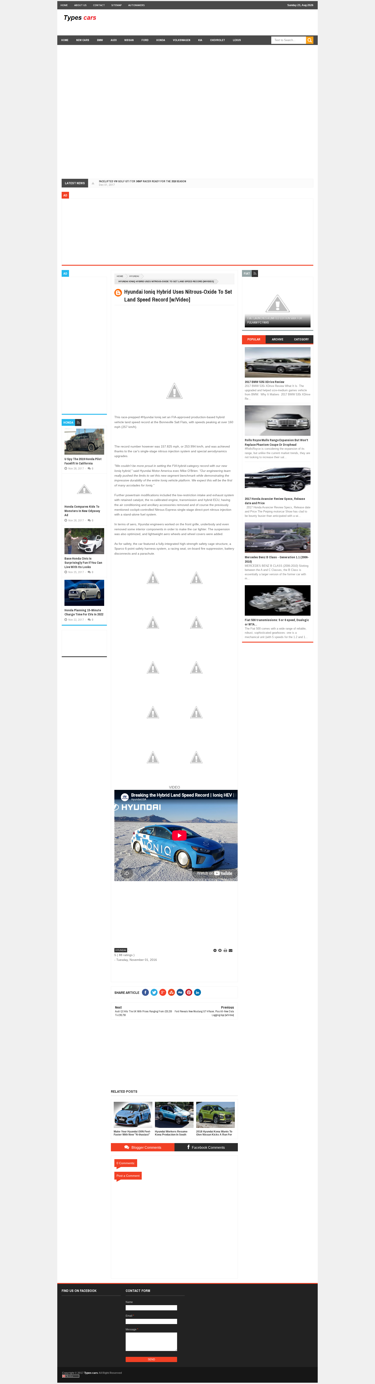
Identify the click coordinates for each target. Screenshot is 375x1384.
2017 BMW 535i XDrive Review (264, 382)
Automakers (136, 5)
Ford (144, 40)
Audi (114, 40)
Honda (160, 40)
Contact (99, 5)
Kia (200, 40)
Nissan (129, 40)
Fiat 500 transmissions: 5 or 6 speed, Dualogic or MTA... (277, 622)
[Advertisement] (234, 22)
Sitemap (116, 5)
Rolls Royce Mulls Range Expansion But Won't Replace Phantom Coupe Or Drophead (276, 442)
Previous (247, 305)
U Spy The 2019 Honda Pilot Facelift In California (83, 461)
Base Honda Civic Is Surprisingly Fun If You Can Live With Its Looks (83, 562)
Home (64, 5)
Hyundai (134, 276)
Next (308, 305)
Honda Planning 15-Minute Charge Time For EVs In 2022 (83, 612)
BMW (100, 40)
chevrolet (217, 40)
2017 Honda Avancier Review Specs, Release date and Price (275, 500)
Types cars (91, 1372)
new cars (82, 40)
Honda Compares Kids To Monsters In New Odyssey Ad (82, 510)
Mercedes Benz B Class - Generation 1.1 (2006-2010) (277, 559)
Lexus (237, 40)
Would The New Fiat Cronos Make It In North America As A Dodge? (273, 320)
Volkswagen (181, 40)
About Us (80, 5)
